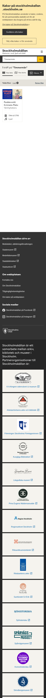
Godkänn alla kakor (14, 32)
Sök (40, 59)
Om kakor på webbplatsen (13, 297)
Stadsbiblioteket (9, 261)
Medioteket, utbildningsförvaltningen (17, 244)
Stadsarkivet (7, 267)
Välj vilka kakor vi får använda (19, 41)
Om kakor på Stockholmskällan (15, 25)
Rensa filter (39, 83)
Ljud (14, 83)
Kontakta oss (7, 280)
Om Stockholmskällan (11, 286)
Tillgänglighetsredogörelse (13, 291)
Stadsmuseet (7, 250)
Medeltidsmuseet (9, 255)
